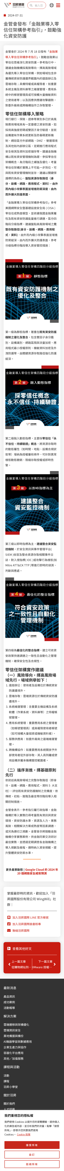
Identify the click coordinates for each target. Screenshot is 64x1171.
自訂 (32, 1154)
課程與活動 (12, 1066)
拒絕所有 (32, 1164)
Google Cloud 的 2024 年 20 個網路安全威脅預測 (37, 871)
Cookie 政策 (23, 1134)
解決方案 (10, 1016)
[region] (32, 1140)
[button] (52, 5)
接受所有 (32, 1145)
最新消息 (10, 987)
